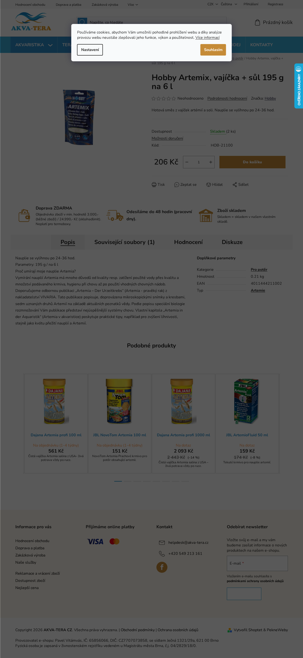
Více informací (207, 37)
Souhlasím (213, 49)
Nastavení (90, 49)
